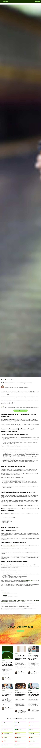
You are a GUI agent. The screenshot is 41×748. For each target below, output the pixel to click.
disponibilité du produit (22, 600)
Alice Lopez (7, 385)
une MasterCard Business (28, 580)
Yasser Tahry (7, 677)
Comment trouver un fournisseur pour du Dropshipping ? (7, 694)
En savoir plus (20, 630)
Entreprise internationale (9, 379)
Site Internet (5, 592)
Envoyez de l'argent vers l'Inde (20, 410)
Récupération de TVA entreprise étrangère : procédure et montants (7, 664)
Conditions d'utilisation (12, 600)
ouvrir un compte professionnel (9, 545)
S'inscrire (37, 1)
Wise (2, 406)
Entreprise (3, 379)
